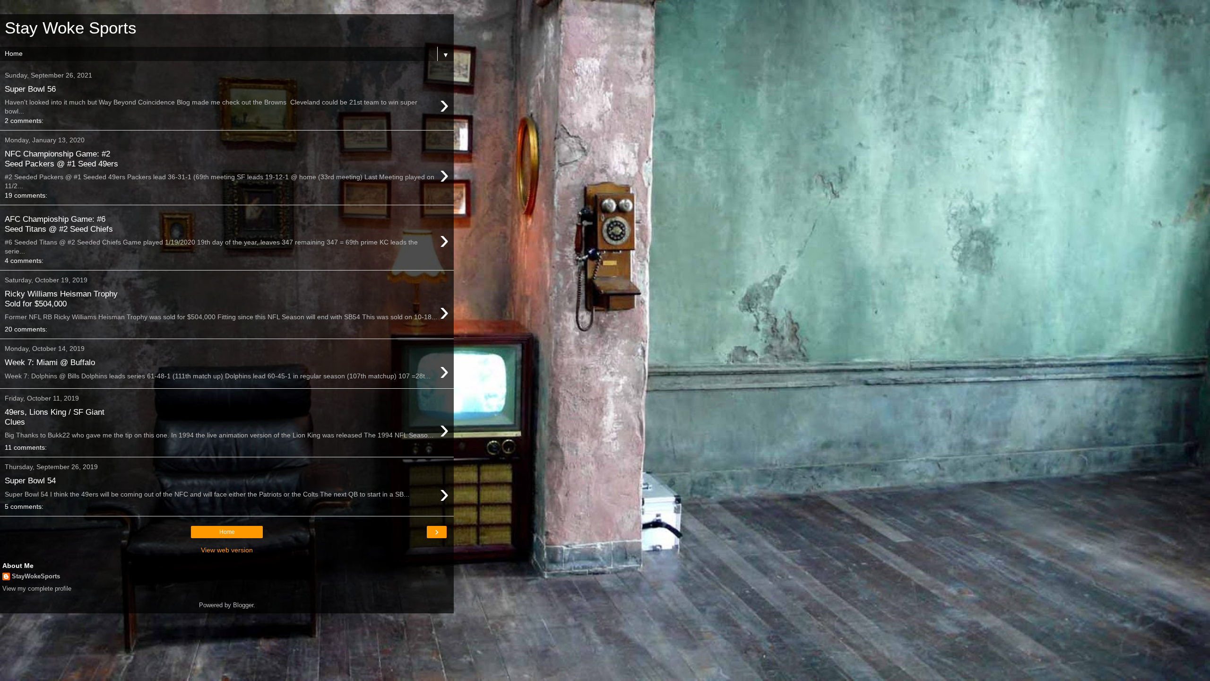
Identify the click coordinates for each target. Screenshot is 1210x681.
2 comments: (24, 120)
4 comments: (24, 260)
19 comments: (26, 195)
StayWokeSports (36, 576)
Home (227, 532)
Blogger (243, 605)
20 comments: (26, 329)
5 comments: (24, 506)
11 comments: (26, 447)
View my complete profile (36, 588)
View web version (227, 550)
